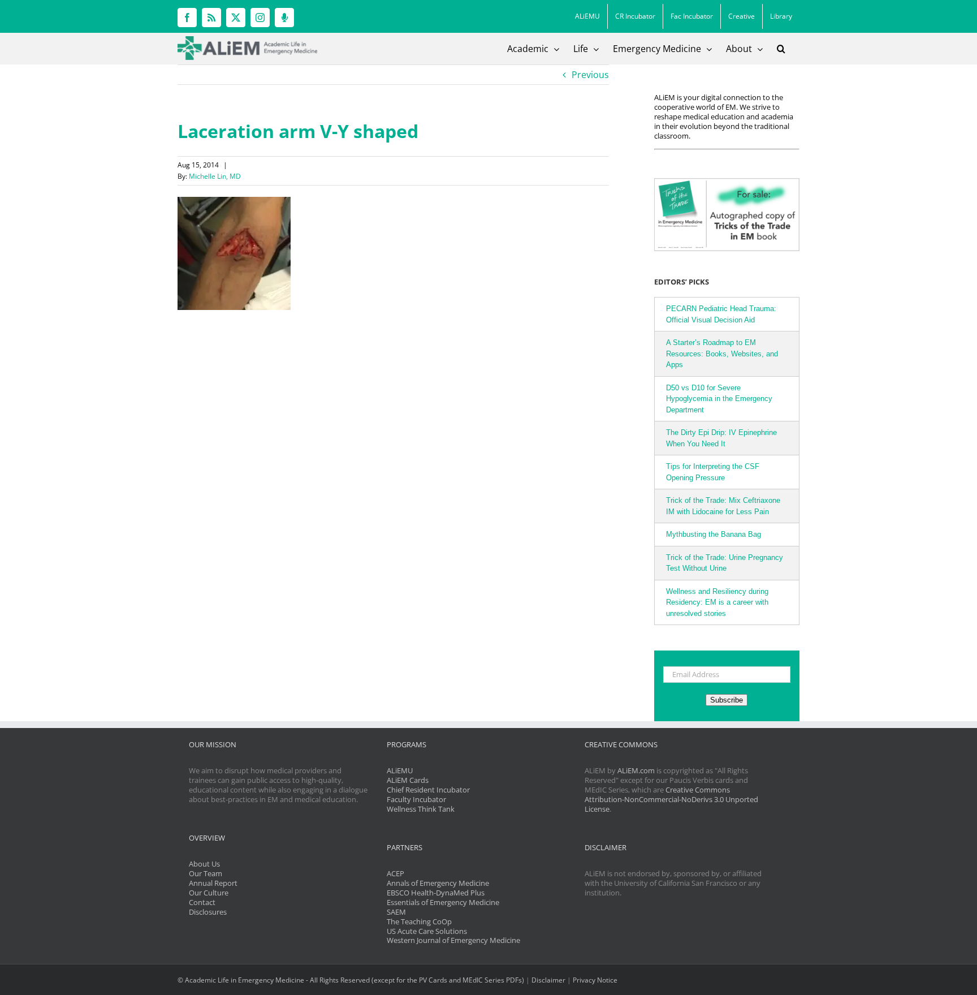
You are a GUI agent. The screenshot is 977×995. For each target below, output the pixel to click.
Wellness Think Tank (421, 809)
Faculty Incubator (416, 799)
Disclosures (208, 912)
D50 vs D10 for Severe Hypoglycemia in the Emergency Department (719, 399)
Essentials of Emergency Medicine (443, 902)
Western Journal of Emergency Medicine (453, 940)
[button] (781, 48)
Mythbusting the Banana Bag (713, 534)
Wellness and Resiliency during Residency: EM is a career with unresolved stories (717, 602)
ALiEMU (400, 770)
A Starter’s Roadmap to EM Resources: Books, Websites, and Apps (722, 353)
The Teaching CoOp (419, 921)
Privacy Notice (595, 980)
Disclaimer (548, 980)
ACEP (395, 873)
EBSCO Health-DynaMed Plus (436, 893)
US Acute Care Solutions (427, 931)
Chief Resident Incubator (428, 790)
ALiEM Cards (408, 780)
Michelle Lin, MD (215, 176)
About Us (204, 864)
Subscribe (726, 700)
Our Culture (208, 893)
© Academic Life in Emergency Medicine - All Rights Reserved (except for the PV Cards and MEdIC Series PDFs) (351, 980)
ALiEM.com (636, 770)
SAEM (396, 912)
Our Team (205, 873)
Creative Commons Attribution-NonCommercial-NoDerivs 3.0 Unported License (671, 799)
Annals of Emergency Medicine (438, 883)
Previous (590, 74)
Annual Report (213, 883)
